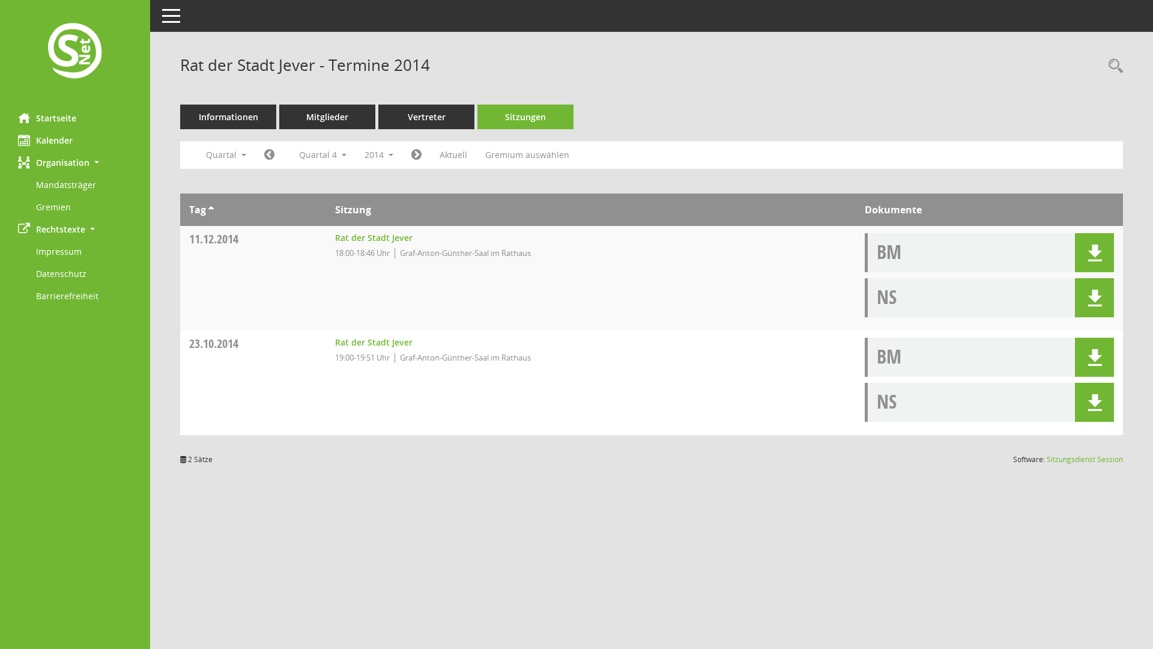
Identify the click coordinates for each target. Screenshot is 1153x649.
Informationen (228, 117)
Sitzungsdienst (1085, 459)
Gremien (53, 207)
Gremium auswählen (527, 154)
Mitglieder (327, 117)
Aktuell (453, 154)
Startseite (56, 118)
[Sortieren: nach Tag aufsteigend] (211, 209)
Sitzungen (525, 117)
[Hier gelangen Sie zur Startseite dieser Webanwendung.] (75, 52)
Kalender (54, 140)
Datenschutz (61, 273)
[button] (75, 162)
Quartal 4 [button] (319, 154)
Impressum (59, 251)
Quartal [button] (222, 154)
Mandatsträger (66, 184)
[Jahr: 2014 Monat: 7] (269, 155)
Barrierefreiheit (67, 296)
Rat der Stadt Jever (374, 237)
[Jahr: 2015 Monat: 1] (416, 155)
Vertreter (427, 117)
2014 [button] (375, 154)
